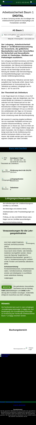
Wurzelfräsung (4, 395)
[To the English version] (32, 3)
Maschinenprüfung (6, 399)
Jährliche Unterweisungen (8, 386)
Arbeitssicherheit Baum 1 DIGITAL (10, 378)
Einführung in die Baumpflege (9, 364)
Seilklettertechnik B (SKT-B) (8, 383)
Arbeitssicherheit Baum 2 (8, 380)
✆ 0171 (22, 2)
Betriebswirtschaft (5, 389)
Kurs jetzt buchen (18, 148)
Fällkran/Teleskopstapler (7, 394)
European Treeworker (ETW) (9, 367)
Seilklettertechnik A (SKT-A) (8, 381)
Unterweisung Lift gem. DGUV (9, 384)
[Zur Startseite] (8, 1)
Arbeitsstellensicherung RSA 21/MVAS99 (13, 392)
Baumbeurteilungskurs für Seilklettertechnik (13, 370)
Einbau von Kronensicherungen (10, 366)
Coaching (3, 400)
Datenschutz (17, 402)
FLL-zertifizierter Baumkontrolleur (10, 369)
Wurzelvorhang (4, 375)
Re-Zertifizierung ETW (7, 372)
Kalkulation (3, 391)
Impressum (9, 402)
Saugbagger (4, 397)
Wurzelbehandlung (6, 374)
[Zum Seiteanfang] (4, 356)
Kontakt (2, 402)
